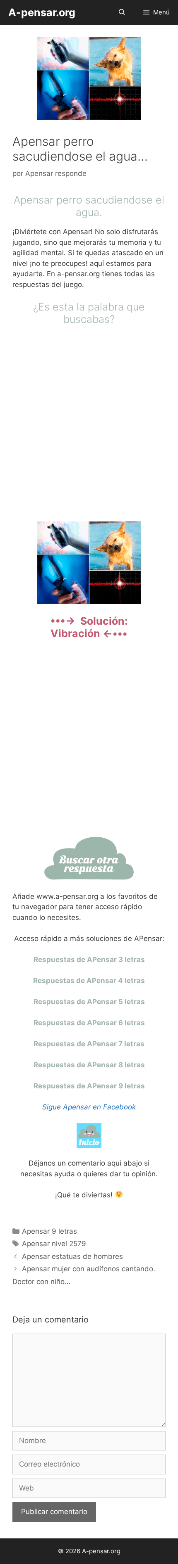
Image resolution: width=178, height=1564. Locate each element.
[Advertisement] (89, 422)
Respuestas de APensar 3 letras (89, 959)
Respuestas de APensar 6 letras (89, 1023)
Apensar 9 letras (49, 1231)
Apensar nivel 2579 (54, 1243)
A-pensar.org (41, 12)
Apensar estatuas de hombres (72, 1256)
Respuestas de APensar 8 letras (89, 1065)
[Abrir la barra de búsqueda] (121, 12)
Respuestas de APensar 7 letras (89, 1044)
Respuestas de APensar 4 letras (89, 980)
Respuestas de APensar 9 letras (89, 1086)
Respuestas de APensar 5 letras (89, 1002)
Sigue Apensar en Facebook (89, 1107)
